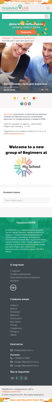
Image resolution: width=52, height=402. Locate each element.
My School (8, 114)
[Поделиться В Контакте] (29, 103)
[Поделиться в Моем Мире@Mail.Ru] (21, 103)
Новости (14, 305)
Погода (13, 325)
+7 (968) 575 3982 (22, 358)
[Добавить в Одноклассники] (25, 103)
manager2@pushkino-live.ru (26, 365)
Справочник (16, 328)
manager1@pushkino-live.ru (26, 361)
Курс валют (15, 321)
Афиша (13, 308)
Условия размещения (20, 274)
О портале (15, 270)
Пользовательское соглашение (25, 277)
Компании (15, 311)
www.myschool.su (17, 133)
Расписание (16, 318)
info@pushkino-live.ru (23, 350)
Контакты (14, 280)
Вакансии (14, 315)
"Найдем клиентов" (11, 391)
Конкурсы (14, 331)
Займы (13, 334)
